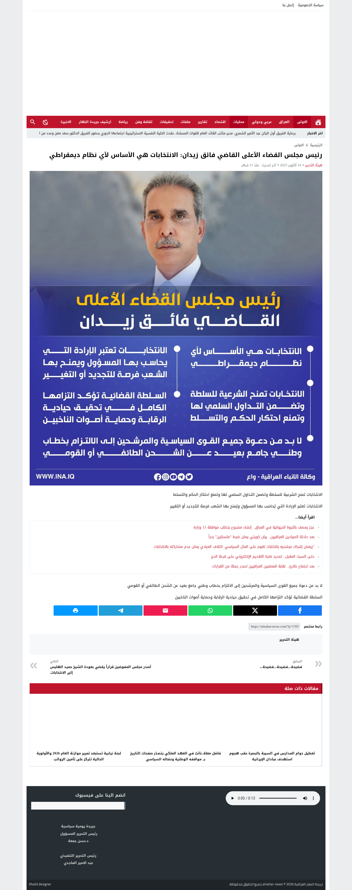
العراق (284, 122)
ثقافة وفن (143, 122)
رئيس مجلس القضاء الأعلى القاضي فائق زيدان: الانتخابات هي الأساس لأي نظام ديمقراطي (185, 155)
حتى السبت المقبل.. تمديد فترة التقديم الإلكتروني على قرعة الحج (261, 556)
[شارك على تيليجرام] (120, 610)
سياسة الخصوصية (310, 5)
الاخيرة (66, 122)
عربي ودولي (262, 122)
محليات (238, 122)
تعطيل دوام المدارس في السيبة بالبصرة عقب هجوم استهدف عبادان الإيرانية (272, 756)
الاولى (302, 122)
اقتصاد (220, 122)
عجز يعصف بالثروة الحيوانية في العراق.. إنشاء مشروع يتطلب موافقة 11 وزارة (254, 527)
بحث (33, 122)
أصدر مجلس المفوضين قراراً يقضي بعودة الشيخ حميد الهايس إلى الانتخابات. (100, 667)
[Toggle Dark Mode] (45, 122)
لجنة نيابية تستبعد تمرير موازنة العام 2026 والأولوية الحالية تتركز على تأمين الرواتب (79, 756)
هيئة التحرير (313, 165)
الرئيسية (318, 122)
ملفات (185, 122)
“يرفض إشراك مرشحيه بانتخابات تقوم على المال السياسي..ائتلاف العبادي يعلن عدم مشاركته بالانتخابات (234, 546)
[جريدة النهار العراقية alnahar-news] (176, 63)
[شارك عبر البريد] (165, 610)
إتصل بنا (288, 5)
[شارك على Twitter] (255, 610)
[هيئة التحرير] (312, 644)
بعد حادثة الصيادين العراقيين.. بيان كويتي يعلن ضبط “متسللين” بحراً (261, 536)
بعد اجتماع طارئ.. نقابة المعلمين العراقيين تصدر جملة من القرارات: (262, 566)
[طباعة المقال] (75, 610)
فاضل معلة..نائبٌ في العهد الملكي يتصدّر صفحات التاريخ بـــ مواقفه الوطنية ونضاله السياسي (175, 756)
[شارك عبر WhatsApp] (210, 610)
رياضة (123, 122)
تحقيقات (166, 122)
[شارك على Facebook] (300, 610)
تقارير (202, 122)
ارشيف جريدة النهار (95, 122)
